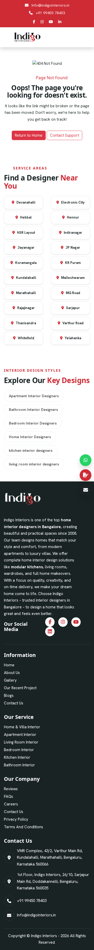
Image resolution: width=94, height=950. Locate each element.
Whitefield (25, 338)
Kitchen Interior (17, 757)
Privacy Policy (16, 819)
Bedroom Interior (19, 749)
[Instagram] (42, 22)
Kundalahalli (25, 277)
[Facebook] (34, 22)
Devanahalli (25, 202)
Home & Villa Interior (22, 727)
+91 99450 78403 (50, 12)
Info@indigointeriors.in (50, 5)
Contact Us (13, 703)
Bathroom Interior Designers (33, 409)
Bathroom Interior (19, 765)
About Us (12, 672)
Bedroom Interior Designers (33, 423)
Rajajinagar (25, 308)
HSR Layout (25, 232)
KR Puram (72, 263)
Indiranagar (72, 232)
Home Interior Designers (30, 436)
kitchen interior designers (30, 450)
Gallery (10, 680)
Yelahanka (72, 338)
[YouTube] (51, 22)
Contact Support (64, 135)
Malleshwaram (72, 277)
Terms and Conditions (23, 827)
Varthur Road (73, 323)
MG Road (72, 293)
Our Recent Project (20, 688)
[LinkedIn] (59, 22)
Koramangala (25, 263)
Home (9, 665)
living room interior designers (34, 464)
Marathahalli (25, 293)
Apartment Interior (20, 734)
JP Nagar (72, 247)
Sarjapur (72, 308)
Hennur (72, 217)
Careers (11, 804)
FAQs (8, 796)
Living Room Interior (21, 742)
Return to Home (28, 135)
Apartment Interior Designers (34, 396)
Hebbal (25, 217)
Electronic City (72, 202)
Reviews (11, 789)
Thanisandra (25, 323)
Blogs (9, 695)
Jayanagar (25, 247)
